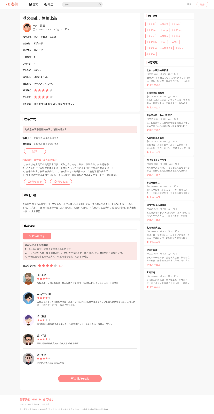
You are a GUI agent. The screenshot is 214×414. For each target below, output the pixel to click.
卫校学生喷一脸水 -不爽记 (159, 115)
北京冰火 (150, 36)
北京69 (163, 42)
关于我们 (25, 399)
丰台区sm (151, 54)
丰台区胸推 (151, 30)
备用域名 (48, 399)
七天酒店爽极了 (154, 227)
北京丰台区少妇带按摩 (157, 70)
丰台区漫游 (151, 42)
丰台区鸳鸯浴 (166, 48)
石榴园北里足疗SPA (156, 160)
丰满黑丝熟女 (153, 182)
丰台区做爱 (163, 24)
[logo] (16, 4)
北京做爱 (150, 24)
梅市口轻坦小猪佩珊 (156, 205)
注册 (202, 4)
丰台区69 (174, 42)
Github (36, 399)
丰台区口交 (177, 30)
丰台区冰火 (163, 36)
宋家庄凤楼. (152, 250)
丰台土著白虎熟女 (155, 92)
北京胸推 (176, 24)
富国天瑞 (151, 272)
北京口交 (164, 30)
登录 (189, 4)
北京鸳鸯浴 (151, 48)
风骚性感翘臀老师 (155, 137)
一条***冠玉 (39, 25)
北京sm (179, 48)
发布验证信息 (37, 236)
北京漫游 (176, 36)
